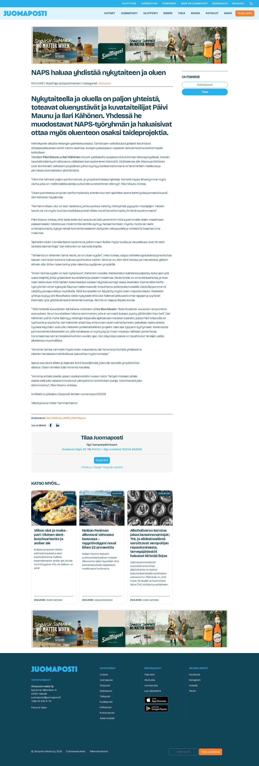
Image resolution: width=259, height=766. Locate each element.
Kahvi (228, 13)
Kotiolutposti (107, 712)
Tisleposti (105, 696)
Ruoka (195, 13)
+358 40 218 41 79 (41, 701)
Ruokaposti (106, 701)
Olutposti (150, 13)
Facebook (194, 674)
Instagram (195, 680)
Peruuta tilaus (39, 707)
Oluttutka (129, 3)
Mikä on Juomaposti (194, 3)
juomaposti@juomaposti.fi (46, 697)
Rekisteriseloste (99, 751)
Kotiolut (212, 13)
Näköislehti (220, 3)
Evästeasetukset (75, 751)
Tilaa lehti (245, 13)
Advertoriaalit (107, 718)
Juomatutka (149, 3)
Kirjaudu (238, 3)
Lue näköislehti (152, 691)
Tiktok (192, 691)
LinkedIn (193, 685)
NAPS (66, 418)
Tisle (181, 13)
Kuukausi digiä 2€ (74, 449)
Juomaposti (129, 13)
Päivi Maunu (78, 418)
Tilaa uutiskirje (210, 751)
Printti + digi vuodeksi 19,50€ (117, 449)
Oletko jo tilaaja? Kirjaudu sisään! (102, 467)
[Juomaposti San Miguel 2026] (129, 45)
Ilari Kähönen (54, 418)
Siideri (167, 13)
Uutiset (109, 13)
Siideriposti (106, 691)
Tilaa (205, 92)
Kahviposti (106, 707)
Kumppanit (169, 3)
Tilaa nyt (102, 460)
